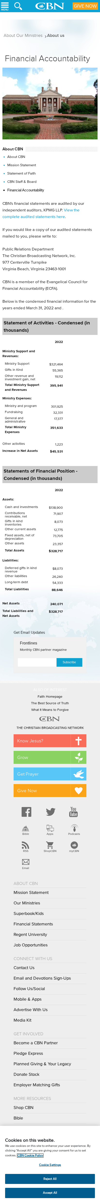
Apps (50, 834)
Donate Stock (26, 1074)
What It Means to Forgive (50, 710)
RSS (25, 851)
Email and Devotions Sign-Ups (42, 978)
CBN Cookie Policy (30, 1155)
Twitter (50, 812)
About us (55, 35)
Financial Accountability (25, 190)
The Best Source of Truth (50, 703)
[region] (50, 1164)
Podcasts (74, 834)
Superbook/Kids (29, 914)
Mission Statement (21, 165)
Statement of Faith (21, 173)
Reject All (50, 1179)
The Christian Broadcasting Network (50, 728)
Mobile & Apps (28, 999)
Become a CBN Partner (36, 1043)
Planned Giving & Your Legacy (42, 1064)
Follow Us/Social (29, 989)
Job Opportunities (31, 945)
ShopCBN (50, 851)
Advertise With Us (31, 1010)
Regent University (30, 935)
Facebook (25, 812)
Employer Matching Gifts (37, 1085)
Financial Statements (33, 924)
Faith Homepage (50, 696)
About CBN (16, 157)
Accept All (50, 1192)
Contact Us (24, 968)
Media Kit (22, 1020)
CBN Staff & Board (22, 182)
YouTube (74, 812)
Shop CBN (23, 1108)
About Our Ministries (23, 35)
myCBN (74, 851)
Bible (25, 834)
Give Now (85, 6)
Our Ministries (27, 903)
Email (25, 868)
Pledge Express (28, 1053)
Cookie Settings (50, 1165)
